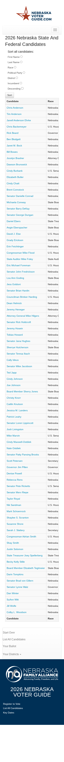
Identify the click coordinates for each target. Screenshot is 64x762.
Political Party (15, 72)
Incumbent (14, 83)
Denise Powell (14, 473)
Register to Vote (11, 704)
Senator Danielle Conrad (20, 196)
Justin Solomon (15, 549)
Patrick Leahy (14, 416)
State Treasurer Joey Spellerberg (24, 555)
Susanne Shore (15, 524)
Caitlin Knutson (15, 404)
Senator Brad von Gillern (20, 580)
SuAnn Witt (13, 599)
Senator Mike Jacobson (19, 366)
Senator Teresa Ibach (18, 353)
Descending (14, 88)
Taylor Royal (13, 498)
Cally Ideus (13, 360)
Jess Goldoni (14, 284)
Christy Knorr (14, 397)
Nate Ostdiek (14, 448)
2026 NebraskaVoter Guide (32, 692)
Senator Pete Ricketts (18, 486)
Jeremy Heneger (16, 309)
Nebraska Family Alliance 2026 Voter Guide (33, 13)
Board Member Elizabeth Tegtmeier (26, 568)
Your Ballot (9, 646)
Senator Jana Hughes (18, 341)
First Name (14, 57)
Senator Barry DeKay (18, 208)
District (12, 78)
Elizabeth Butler (15, 177)
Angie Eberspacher (17, 227)
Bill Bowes (12, 151)
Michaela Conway (16, 202)
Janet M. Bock (14, 145)
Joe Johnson (13, 385)
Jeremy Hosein (15, 328)
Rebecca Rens (15, 479)
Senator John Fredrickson (21, 271)
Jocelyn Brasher (15, 158)
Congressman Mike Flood (20, 252)
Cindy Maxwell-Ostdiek (19, 442)
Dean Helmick (14, 303)
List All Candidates (14, 639)
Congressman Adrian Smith (21, 536)
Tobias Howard (15, 334)
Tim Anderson (14, 114)
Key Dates (8, 712)
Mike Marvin (13, 435)
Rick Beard (12, 133)
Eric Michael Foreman (18, 265)
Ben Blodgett (13, 139)
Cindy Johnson (15, 379)
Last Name (14, 62)
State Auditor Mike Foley (20, 259)
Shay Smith (13, 542)
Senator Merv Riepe (17, 492)
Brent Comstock (15, 189)
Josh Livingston (15, 429)
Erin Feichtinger (15, 246)
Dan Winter (13, 593)
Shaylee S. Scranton (18, 517)
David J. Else (14, 233)
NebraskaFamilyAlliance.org (32, 674)
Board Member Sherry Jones (22, 391)
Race (11, 67)
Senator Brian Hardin (18, 290)
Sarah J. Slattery (16, 530)
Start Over (9, 632)
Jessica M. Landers (17, 410)
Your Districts (11, 654)
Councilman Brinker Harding (22, 297)
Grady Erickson (15, 240)
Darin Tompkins (15, 574)
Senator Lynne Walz (17, 587)
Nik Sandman (14, 505)
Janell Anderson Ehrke (19, 120)
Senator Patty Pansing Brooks (23, 454)
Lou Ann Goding (15, 278)
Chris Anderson (15, 107)
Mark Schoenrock (16, 511)
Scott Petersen (15, 460)
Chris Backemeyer (16, 126)
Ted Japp (12, 372)
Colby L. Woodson (16, 612)
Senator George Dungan (20, 215)
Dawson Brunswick (17, 164)
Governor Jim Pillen (17, 467)
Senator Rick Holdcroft (19, 322)
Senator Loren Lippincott (20, 423)
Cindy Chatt (13, 183)
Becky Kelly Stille (16, 561)
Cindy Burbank (15, 170)
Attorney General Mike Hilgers (23, 315)
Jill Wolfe (11, 606)
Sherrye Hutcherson (17, 347)
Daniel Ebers (13, 221)
